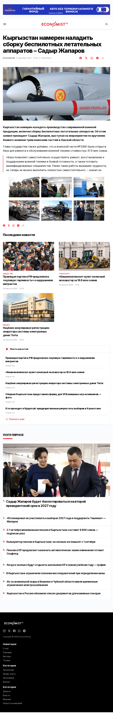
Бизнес (6, 325)
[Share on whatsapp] (91, 58)
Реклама (7, 652)
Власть (6, 695)
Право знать (9, 674)
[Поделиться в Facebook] (81, 58)
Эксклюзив (8, 670)
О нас (6, 648)
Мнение (7, 699)
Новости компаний (12, 703)
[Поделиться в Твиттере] (86, 58)
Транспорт (64, 273)
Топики (6, 660)
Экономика (8, 678)
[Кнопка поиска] (106, 24)
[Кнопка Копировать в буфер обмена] (102, 58)
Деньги (6, 691)
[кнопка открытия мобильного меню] (4, 24)
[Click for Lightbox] (24, 187)
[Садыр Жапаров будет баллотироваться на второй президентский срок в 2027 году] (56, 470)
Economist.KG (9, 58)
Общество (8, 273)
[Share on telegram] (97, 58)
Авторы (7, 656)
